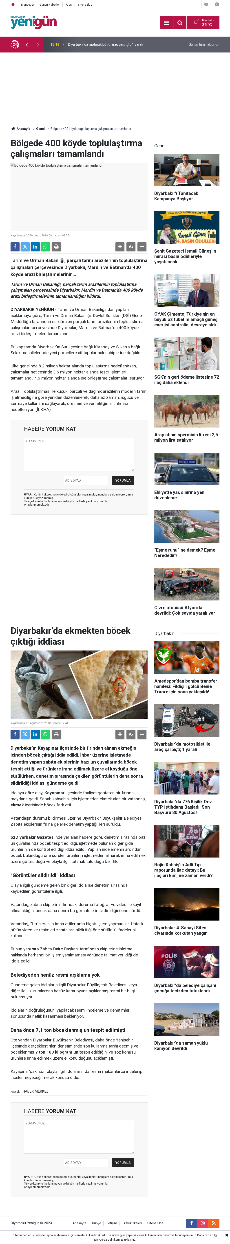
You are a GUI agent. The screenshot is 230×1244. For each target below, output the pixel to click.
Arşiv (69, 4)
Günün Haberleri (50, 4)
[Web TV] (206, 4)
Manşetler (27, 4)
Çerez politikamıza (111, 1239)
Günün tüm (204, 44)
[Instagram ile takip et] (202, 1223)
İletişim (112, 1223)
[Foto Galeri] (217, 4)
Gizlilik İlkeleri (132, 1223)
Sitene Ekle (85, 4)
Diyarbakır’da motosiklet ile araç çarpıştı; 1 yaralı (105, 44)
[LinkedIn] (35, 246)
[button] (119, 246)
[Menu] (167, 23)
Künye (96, 1223)
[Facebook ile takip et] (191, 1223)
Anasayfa (23, 129)
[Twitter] (25, 246)
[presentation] (26, 44)
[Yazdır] (56, 246)
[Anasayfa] (13, 4)
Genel (40, 129)
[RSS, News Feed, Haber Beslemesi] (213, 1223)
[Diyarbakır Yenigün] (34, 22)
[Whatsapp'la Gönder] (45, 246)
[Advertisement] (115, 86)
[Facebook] (15, 246)
